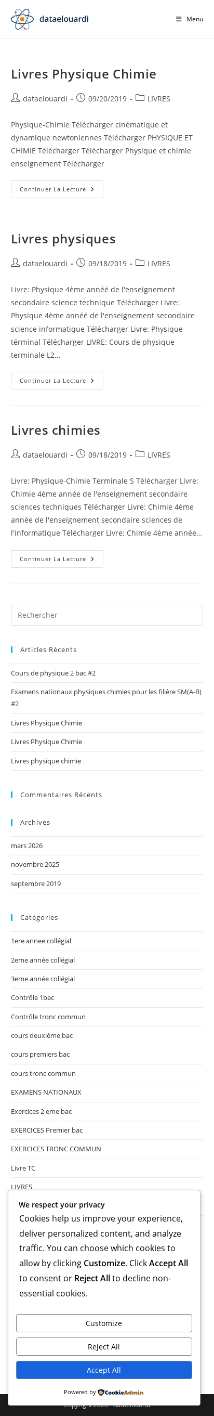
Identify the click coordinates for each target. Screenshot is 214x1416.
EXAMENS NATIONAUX (46, 1092)
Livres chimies (56, 429)
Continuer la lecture (61, 191)
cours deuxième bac (42, 1035)
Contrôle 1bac (32, 997)
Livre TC (23, 1168)
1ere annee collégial (41, 940)
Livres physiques (63, 238)
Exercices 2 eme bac (41, 1111)
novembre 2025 (35, 864)
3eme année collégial (43, 978)
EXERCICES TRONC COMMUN (56, 1148)
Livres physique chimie (46, 760)
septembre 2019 (36, 883)
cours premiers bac (40, 1054)
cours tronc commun (43, 1073)
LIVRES (159, 98)
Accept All (104, 1370)
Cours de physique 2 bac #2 (53, 673)
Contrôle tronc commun (48, 1016)
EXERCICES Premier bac (47, 1130)
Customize (104, 1323)
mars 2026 (27, 845)
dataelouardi (45, 98)
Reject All (104, 1347)
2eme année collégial (43, 960)
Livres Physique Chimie (84, 73)
